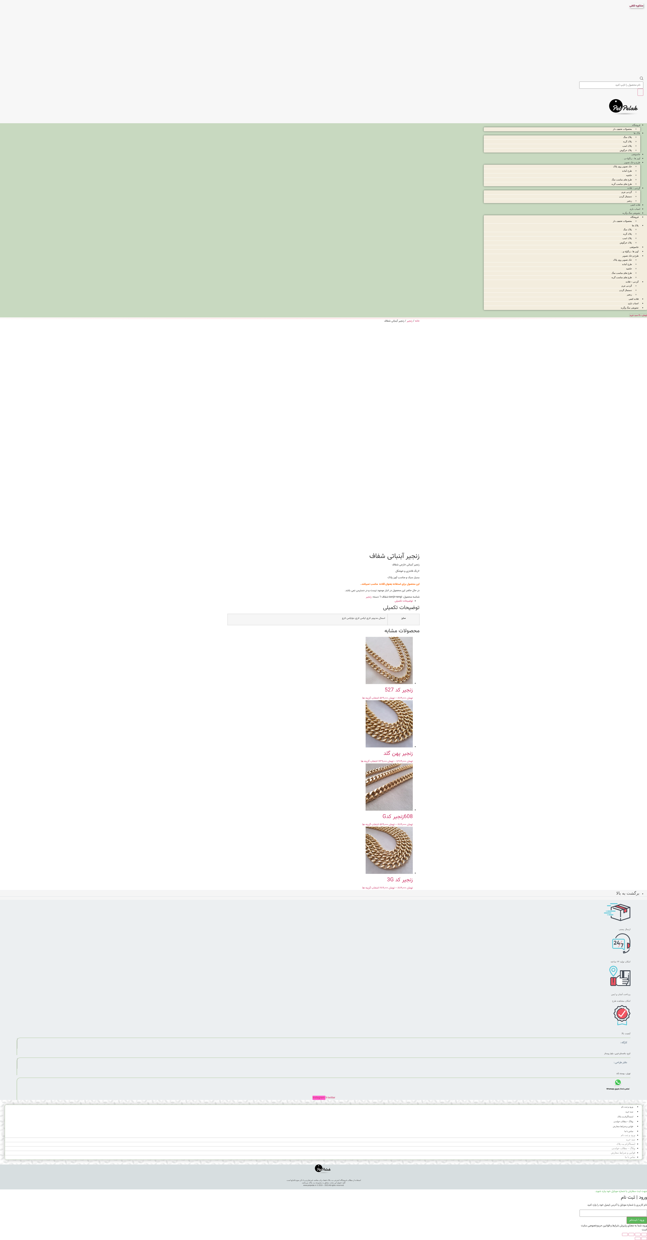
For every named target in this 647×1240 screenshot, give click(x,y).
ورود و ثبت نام (627, 1107)
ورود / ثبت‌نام (636, 1220)
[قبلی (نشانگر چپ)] (644, 1238)
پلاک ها (637, 133)
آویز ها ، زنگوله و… (631, 158)
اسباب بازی (635, 209)
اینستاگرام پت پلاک (625, 1116)
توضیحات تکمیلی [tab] (404, 601)
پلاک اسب (627, 146)
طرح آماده (627, 171)
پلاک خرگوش (626, 150)
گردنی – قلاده (633, 188)
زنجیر (629, 201)
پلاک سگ (627, 137)
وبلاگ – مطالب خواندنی (623, 1121)
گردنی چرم (627, 192)
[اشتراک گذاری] (631, 1234)
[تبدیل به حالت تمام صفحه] (638, 1234)
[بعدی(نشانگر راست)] (638, 1238)
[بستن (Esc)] (625, 1234)
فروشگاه (636, 125)
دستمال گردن (625, 196)
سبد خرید (629, 1112)
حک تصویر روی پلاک (622, 166)
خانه (417, 321)
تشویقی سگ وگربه (631, 213)
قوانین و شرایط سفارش (623, 1126)
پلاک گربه (627, 141)
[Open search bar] (641, 79)
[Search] (640, 92)
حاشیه (629, 175)
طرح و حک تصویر (632, 162)
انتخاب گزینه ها (370, 698)
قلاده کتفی (635, 205)
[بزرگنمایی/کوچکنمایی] (644, 1234)
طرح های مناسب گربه (621, 184)
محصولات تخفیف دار (622, 129)
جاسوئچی (635, 154)
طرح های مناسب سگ (622, 179)
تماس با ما (628, 1131)
